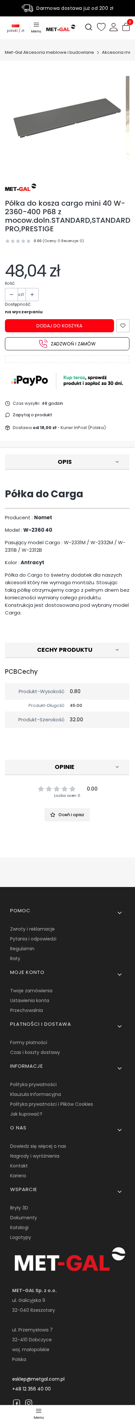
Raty (15, 958)
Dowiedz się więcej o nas (38, 1146)
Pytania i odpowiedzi (33, 939)
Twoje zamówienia (31, 990)
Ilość (10, 283)
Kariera (18, 1175)
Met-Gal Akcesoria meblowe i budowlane (49, 52)
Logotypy (20, 1237)
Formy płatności (28, 1042)
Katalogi (19, 1227)
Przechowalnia (26, 1010)
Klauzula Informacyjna (35, 1094)
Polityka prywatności (33, 1084)
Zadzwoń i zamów (73, 343)
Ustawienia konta (29, 1000)
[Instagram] (28, 1403)
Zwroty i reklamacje (32, 929)
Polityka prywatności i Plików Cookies (51, 1104)
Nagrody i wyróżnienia (34, 1156)
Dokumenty (23, 1217)
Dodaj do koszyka (59, 325)
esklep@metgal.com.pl (38, 1379)
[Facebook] (16, 1403)
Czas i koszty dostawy (35, 1052)
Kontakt (19, 1166)
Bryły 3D (19, 1208)
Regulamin (22, 948)
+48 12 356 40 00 (31, 1389)
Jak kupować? (26, 1114)
